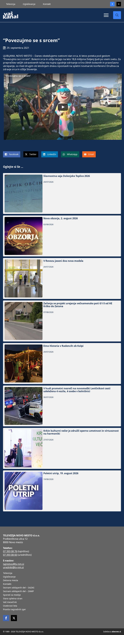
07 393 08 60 (10, 554)
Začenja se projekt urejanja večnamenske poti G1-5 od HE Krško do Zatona (77, 305)
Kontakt (47, 4)
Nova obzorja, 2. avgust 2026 (60, 218)
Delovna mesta (10, 580)
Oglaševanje (29, 4)
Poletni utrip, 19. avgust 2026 (60, 473)
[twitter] (118, 4)
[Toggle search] (117, 15)
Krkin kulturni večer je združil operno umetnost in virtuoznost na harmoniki (81, 432)
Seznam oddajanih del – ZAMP (18, 591)
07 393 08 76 (10, 551)
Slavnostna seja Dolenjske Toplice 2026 (66, 176)
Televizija (10, 4)
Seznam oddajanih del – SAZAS (18, 588)
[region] (39, 611)
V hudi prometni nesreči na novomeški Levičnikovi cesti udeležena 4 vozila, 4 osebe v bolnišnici (76, 390)
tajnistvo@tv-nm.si (13, 564)
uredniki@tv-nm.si (13, 567)
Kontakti (7, 584)
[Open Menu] (106, 15)
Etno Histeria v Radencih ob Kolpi (63, 346)
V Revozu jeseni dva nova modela (63, 260)
